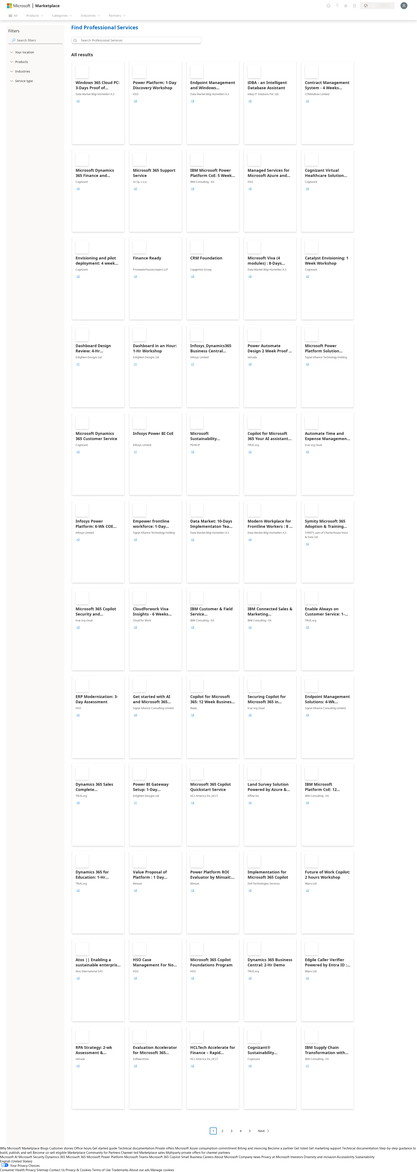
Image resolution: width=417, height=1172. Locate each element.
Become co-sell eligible (50, 1152)
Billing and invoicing (252, 1148)
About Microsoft (226, 1157)
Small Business (191, 1157)
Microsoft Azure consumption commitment (206, 1148)
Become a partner (280, 1148)
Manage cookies (162, 1170)
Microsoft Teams (136, 1157)
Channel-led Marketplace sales (143, 1152)
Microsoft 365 (76, 1157)
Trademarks (120, 1170)
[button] (74, 40)
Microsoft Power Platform (105, 1157)
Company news (249, 1157)
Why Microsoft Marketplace (20, 1148)
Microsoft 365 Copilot (164, 1157)
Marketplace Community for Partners (94, 1152)
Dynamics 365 (55, 1157)
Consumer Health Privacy (18, 1170)
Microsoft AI (9, 1157)
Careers (208, 1157)
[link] (98, 103)
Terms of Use (101, 1170)
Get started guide (104, 1148)
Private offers (164, 1148)
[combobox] (138, 40)
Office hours (82, 1148)
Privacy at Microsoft (275, 1157)
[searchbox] (40, 40)
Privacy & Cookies (78, 1170)
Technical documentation (136, 1148)
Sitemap (42, 1170)
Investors (296, 1157)
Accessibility (345, 1157)
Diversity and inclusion (320, 1157)
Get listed (301, 1148)
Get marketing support (325, 1148)
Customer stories (61, 1148)
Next (261, 1131)
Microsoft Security (31, 1157)
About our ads (139, 1170)
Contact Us (57, 1170)
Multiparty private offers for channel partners (198, 1152)
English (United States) (16, 1161)
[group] (78, 101)
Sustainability (364, 1157)
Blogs (44, 1148)
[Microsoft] (18, 5)
